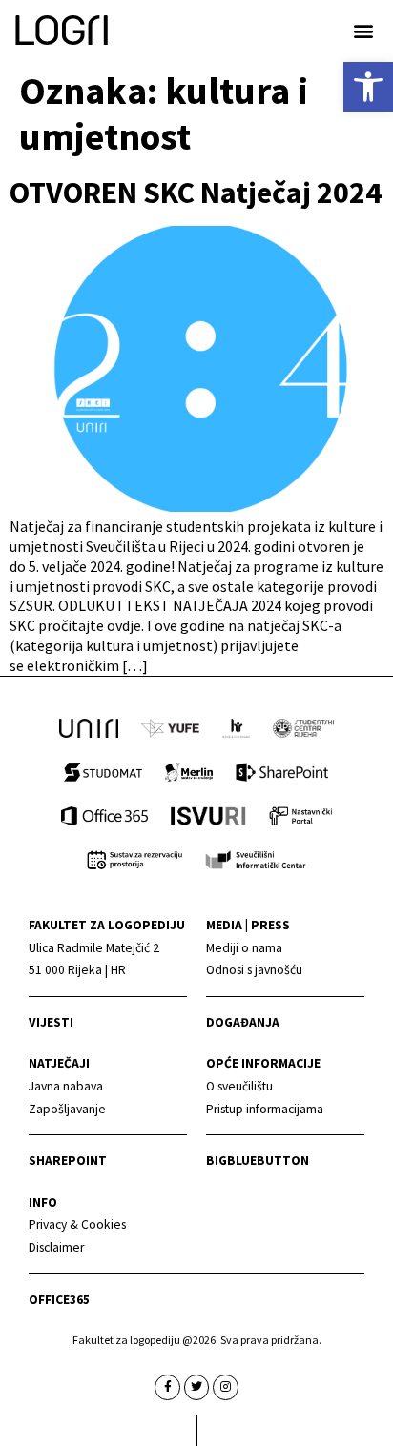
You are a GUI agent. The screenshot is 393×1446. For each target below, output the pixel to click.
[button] (363, 30)
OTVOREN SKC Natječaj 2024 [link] (196, 192)
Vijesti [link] (51, 1022)
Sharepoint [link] (68, 1160)
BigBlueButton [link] (257, 1160)
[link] (368, 87)
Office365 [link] (59, 1300)
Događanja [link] (242, 1022)
